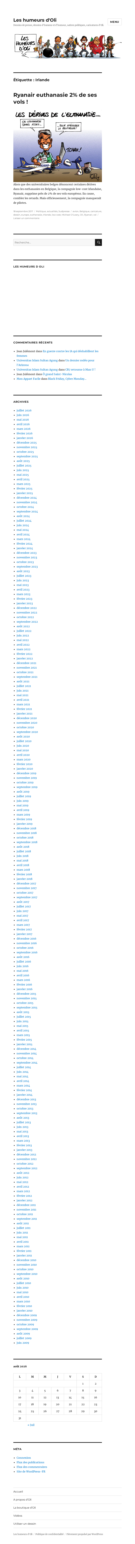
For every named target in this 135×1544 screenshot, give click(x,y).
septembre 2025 (27, 456)
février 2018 (24, 874)
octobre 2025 (25, 451)
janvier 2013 (24, 1149)
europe (25, 214)
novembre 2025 (27, 447)
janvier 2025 (25, 493)
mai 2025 (23, 474)
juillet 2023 (24, 575)
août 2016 (23, 957)
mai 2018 (22, 860)
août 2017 (23, 901)
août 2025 (23, 461)
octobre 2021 (25, 672)
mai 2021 (22, 695)
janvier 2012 (24, 1200)
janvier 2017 (24, 934)
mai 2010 (22, 1292)
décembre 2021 (26, 663)
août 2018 (23, 846)
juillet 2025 (24, 465)
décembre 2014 (26, 1048)
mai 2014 (22, 1076)
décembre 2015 (26, 993)
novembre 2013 (27, 1104)
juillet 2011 (23, 1228)
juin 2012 (22, 1177)
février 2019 (24, 819)
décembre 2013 (26, 1099)
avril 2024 (23, 534)
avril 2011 (23, 1241)
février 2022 (24, 653)
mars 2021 (23, 704)
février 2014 (24, 1090)
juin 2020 (23, 745)
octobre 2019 (25, 782)
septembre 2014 (27, 1062)
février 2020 (24, 764)
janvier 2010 (24, 1310)
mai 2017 (22, 915)
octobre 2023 (25, 562)
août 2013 (23, 1117)
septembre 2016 (27, 952)
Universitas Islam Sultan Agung (37, 360)
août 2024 (23, 516)
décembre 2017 (26, 883)
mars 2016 (23, 980)
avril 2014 (23, 1081)
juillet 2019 (24, 796)
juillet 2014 (24, 1067)
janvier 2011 (24, 1255)
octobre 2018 (25, 837)
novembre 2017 (27, 888)
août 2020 (23, 736)
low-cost (56, 214)
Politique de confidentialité (49, 1534)
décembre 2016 (26, 938)
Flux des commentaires (32, 1467)
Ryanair (88, 214)
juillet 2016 (24, 961)
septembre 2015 (27, 1007)
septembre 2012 (27, 1168)
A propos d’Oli (22, 1499)
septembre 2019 (27, 787)
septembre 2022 (27, 621)
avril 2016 (23, 975)
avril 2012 (23, 1186)
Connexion (24, 1457)
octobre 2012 (25, 1163)
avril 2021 (23, 699)
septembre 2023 (27, 566)
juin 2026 (23, 415)
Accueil (18, 1491)
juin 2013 (22, 1127)
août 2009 (23, 1333)
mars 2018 (23, 869)
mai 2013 (22, 1131)
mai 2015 (22, 1025)
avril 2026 (23, 424)
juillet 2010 (24, 1283)
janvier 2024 (25, 548)
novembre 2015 (27, 998)
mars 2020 (23, 759)
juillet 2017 (24, 906)
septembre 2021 (27, 676)
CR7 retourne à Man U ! (80, 369)
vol (94, 214)
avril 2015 (23, 1030)
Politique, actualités (46, 211)
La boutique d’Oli (24, 1507)
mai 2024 (23, 529)
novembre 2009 (27, 1319)
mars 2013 (23, 1140)
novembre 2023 (27, 557)
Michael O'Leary (70, 214)
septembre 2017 (27, 897)
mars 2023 (23, 594)
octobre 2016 (25, 947)
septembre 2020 (27, 732)
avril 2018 (23, 865)
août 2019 (23, 791)
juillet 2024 (24, 520)
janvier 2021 (24, 713)
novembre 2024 (27, 502)
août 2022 (23, 626)
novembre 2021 (27, 667)
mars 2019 (23, 814)
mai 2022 (23, 640)
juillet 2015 (24, 1016)
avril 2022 (23, 644)
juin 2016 (23, 966)
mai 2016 (22, 970)
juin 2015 (22, 1021)
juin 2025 (23, 470)
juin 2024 (23, 525)
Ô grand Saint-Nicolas (57, 374)
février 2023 (24, 598)
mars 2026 (24, 428)
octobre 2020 (25, 727)
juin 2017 (22, 911)
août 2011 (23, 1223)
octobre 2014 (25, 1058)
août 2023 (23, 571)
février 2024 (24, 543)
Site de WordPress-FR (31, 1471)
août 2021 (23, 681)
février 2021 (24, 709)
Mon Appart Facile (28, 378)
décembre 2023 (27, 552)
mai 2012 (22, 1182)
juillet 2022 (24, 630)
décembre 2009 (27, 1315)
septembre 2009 (27, 1329)
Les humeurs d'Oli (34, 20)
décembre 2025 (27, 442)
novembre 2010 (27, 1264)
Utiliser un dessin (24, 1523)
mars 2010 (23, 1301)
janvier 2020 (25, 768)
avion (76, 211)
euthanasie (36, 214)
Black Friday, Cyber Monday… (67, 378)
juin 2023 (23, 580)
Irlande (47, 214)
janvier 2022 (25, 658)
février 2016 (24, 984)
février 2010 (24, 1306)
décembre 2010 (26, 1260)
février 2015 (24, 1039)
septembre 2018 (27, 842)
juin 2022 (23, 635)
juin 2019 (23, 800)
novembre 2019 (27, 777)
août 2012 (23, 1172)
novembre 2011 (26, 1209)
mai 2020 (23, 750)
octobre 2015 (25, 1003)
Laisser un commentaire (26, 218)
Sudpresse (64, 211)
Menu (114, 21)
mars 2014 (23, 1085)
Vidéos (17, 1515)
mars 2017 (23, 924)
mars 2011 (23, 1246)
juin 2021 (22, 690)
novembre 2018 (27, 833)
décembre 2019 (26, 773)
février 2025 (24, 488)
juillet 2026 (24, 410)
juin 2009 (23, 1342)
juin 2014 (22, 1071)
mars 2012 (23, 1191)
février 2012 (24, 1195)
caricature (96, 211)
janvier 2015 (24, 1044)
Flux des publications (30, 1462)
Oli (81, 214)
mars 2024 (23, 539)
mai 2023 (23, 585)
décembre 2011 (26, 1205)
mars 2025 (23, 484)
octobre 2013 (25, 1108)
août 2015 (23, 1012)
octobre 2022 (25, 617)
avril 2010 (23, 1296)
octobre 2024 (25, 506)
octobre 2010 (25, 1269)
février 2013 (24, 1145)
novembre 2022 (27, 612)
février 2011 (24, 1251)
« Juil (31, 1425)
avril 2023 (23, 589)
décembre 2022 (27, 608)
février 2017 (24, 929)
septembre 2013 (27, 1113)
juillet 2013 (24, 1122)
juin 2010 (22, 1287)
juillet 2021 (24, 686)
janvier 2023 (25, 603)
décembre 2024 (27, 497)
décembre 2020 (27, 718)
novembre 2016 (27, 943)
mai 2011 (22, 1237)
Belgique (85, 211)
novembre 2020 (27, 722)
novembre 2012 (27, 1159)
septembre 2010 (27, 1273)
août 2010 (23, 1278)
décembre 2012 (26, 1154)
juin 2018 (22, 856)
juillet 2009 (24, 1338)
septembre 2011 (27, 1218)
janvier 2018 (24, 879)
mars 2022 (23, 649)
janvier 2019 (25, 823)
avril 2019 (23, 810)
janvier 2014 (24, 1094)
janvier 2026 (25, 438)
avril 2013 (23, 1136)
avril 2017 (23, 920)
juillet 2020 (24, 741)
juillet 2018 (24, 851)
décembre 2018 (26, 828)
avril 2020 (23, 754)
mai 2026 (23, 419)
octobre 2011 (25, 1214)
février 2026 (25, 433)
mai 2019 (22, 805)
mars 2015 (23, 1035)
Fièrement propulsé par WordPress (85, 1534)
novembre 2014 (27, 1053)
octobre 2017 (25, 892)
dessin (16, 214)
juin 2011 (22, 1232)
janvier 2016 (25, 989)
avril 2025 (23, 479)
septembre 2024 (27, 511)
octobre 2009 (25, 1324)
